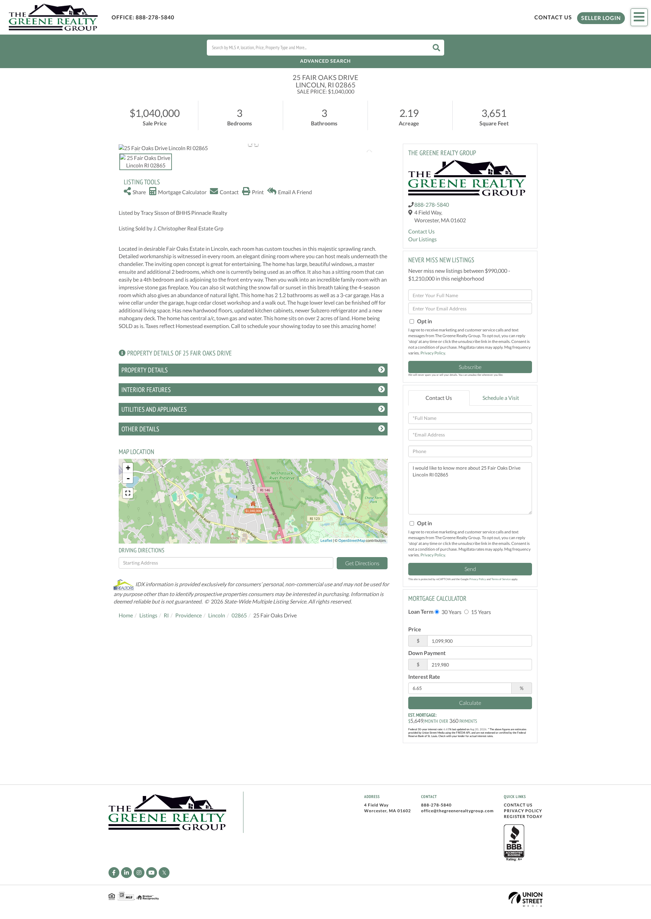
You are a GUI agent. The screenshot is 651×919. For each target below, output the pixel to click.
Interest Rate (424, 676)
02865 (239, 615)
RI (166, 615)
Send (470, 569)
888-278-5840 (155, 17)
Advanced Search (325, 61)
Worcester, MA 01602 (387, 810)
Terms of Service (501, 579)
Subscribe (470, 367)
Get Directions (362, 563)
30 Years (450, 612)
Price (414, 629)
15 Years (480, 612)
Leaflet (326, 540)
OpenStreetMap (351, 540)
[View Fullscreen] (128, 493)
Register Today (523, 816)
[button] (436, 48)
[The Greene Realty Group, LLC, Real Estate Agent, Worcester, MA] (514, 843)
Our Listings (422, 239)
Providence (188, 615)
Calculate (470, 702)
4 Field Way (376, 805)
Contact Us (553, 17)
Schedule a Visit (500, 397)
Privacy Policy (432, 352)
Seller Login (601, 18)
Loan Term (420, 611)
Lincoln (216, 615)
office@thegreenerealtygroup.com (457, 810)
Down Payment (427, 653)
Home (126, 615)
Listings (148, 615)
